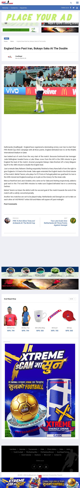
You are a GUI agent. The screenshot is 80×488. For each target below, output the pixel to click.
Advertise (5, 8)
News (12, 41)
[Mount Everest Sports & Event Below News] (40, 272)
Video (61, 449)
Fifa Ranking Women (47, 452)
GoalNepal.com (16, 2)
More (71, 299)
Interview (22, 449)
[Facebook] (70, 7)
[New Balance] (40, 284)
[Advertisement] (40, 130)
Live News (13, 449)
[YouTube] (77, 7)
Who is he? (47, 455)
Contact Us (14, 8)
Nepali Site (23, 8)
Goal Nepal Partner (63, 452)
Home (5, 41)
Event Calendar (26, 455)
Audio (68, 449)
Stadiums (38, 455)
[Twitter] (73, 7)
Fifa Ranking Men (31, 452)
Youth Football (18, 452)
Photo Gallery (51, 449)
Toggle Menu (77, 3)
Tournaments (32, 449)
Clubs (42, 449)
